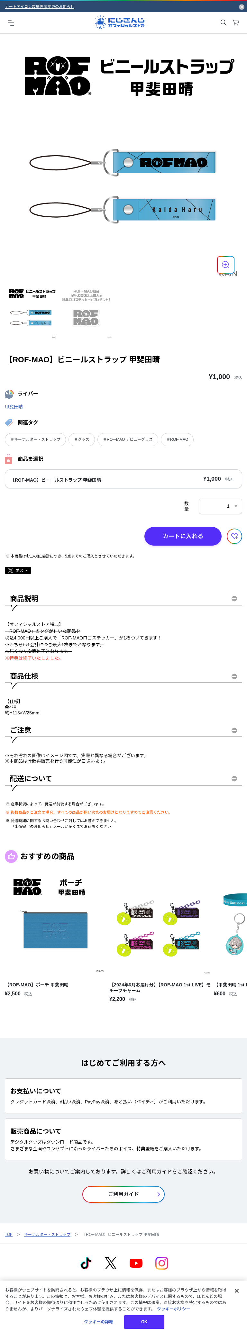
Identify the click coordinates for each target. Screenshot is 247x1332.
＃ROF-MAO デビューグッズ (128, 439)
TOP (9, 1234)
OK (144, 1321)
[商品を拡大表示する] (225, 265)
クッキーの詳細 (99, 1321)
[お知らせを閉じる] (241, 7)
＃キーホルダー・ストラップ (35, 439)
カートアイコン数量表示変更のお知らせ (39, 7)
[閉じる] (237, 1291)
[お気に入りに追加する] (234, 536)
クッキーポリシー (173, 1309)
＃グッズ (81, 439)
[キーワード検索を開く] (223, 22)
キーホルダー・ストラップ (47, 1234)
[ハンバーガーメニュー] (11, 22)
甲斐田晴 (14, 406)
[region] (123, 1306)
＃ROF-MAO (177, 439)
